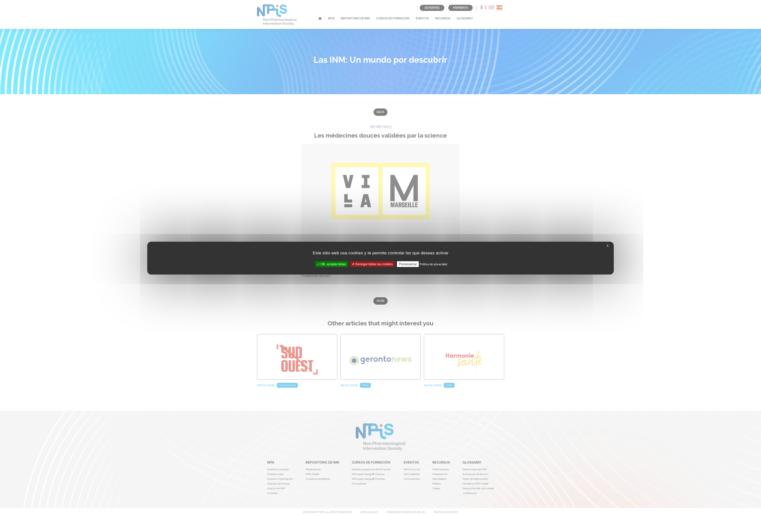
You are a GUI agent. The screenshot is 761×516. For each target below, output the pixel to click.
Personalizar (408, 264)
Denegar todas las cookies (374, 264)
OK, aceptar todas (333, 264)
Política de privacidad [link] (433, 264)
